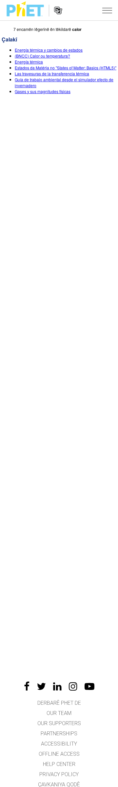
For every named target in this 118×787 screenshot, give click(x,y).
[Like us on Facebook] (26, 686)
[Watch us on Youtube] (89, 686)
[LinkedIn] (57, 686)
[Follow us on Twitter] (41, 686)
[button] (107, 10)
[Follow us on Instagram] (73, 686)
